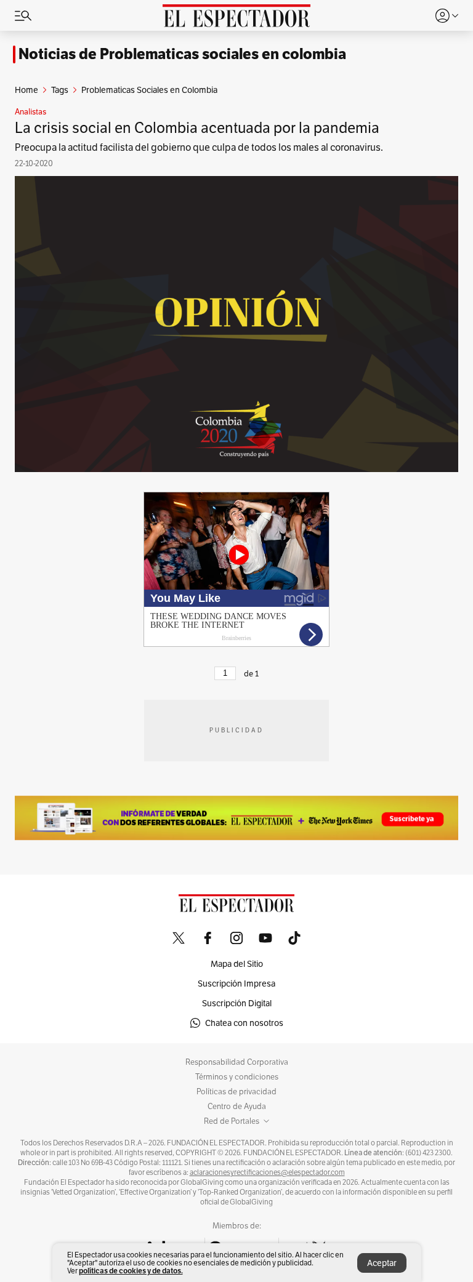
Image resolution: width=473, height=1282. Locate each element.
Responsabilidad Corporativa (236, 1062)
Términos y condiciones (236, 1077)
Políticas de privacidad (236, 1092)
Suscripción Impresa (236, 983)
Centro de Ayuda (237, 1106)
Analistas (30, 112)
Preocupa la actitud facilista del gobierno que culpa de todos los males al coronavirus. (199, 147)
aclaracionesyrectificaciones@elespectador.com (267, 1172)
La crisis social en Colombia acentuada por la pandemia (197, 127)
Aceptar (382, 1262)
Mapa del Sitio (237, 963)
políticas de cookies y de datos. (131, 1270)
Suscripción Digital (237, 1003)
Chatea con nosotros (244, 1022)
